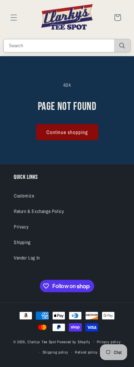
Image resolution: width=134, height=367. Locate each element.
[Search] (122, 45)
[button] (13, 17)
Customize (24, 196)
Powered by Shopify (73, 341)
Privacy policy (109, 341)
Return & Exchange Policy (39, 211)
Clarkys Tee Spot (41, 341)
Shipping (22, 242)
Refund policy (86, 352)
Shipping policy (56, 352)
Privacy (21, 227)
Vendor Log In (27, 258)
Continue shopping (67, 132)
